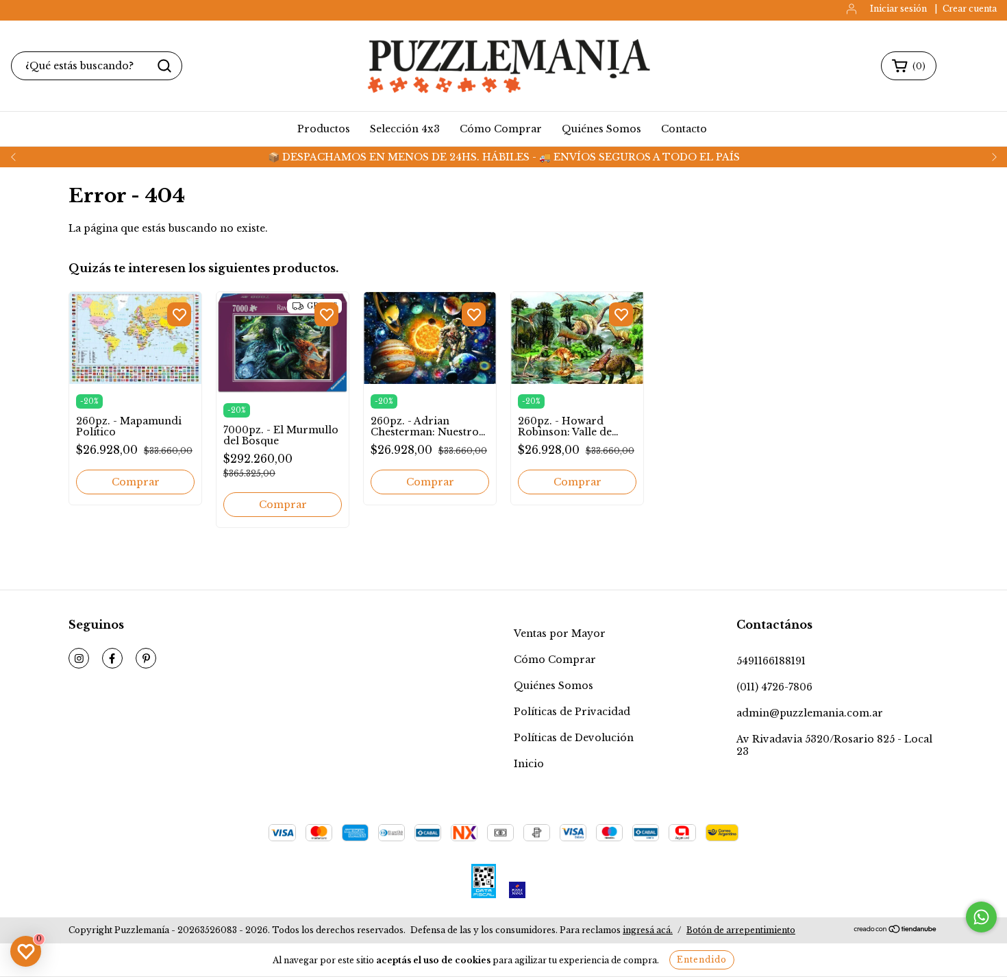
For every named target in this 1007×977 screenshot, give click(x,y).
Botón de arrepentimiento (740, 930)
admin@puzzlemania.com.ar (809, 713)
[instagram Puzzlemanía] (79, 658)
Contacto (684, 129)
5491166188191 (771, 661)
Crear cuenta (970, 8)
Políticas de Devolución (574, 738)
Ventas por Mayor (560, 633)
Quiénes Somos (601, 129)
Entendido (702, 959)
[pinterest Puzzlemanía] (146, 658)
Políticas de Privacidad (572, 711)
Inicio (529, 764)
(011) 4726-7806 (774, 687)
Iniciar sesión (898, 8)
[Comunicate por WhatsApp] (981, 917)
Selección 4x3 (405, 129)
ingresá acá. (648, 930)
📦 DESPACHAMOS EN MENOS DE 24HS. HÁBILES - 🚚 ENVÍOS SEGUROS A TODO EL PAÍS (504, 157)
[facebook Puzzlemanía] (112, 658)
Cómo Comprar (501, 129)
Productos (323, 129)
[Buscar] (164, 65)
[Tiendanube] (895, 931)
